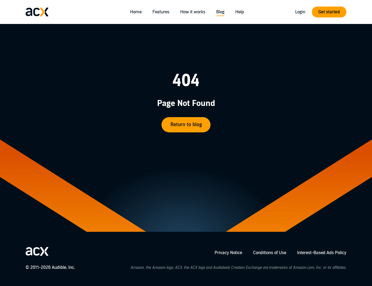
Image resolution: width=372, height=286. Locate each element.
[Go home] (37, 12)
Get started (329, 12)
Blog (220, 12)
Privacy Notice (228, 252)
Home (136, 12)
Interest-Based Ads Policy (321, 252)
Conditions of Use (269, 252)
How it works (192, 12)
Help (239, 12)
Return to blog (186, 124)
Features (161, 12)
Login (300, 12)
